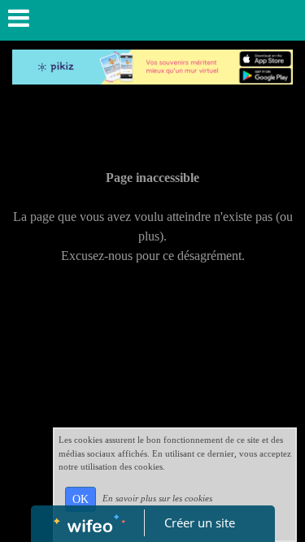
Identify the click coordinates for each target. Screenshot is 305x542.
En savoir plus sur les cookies (157, 498)
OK (80, 499)
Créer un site (199, 522)
